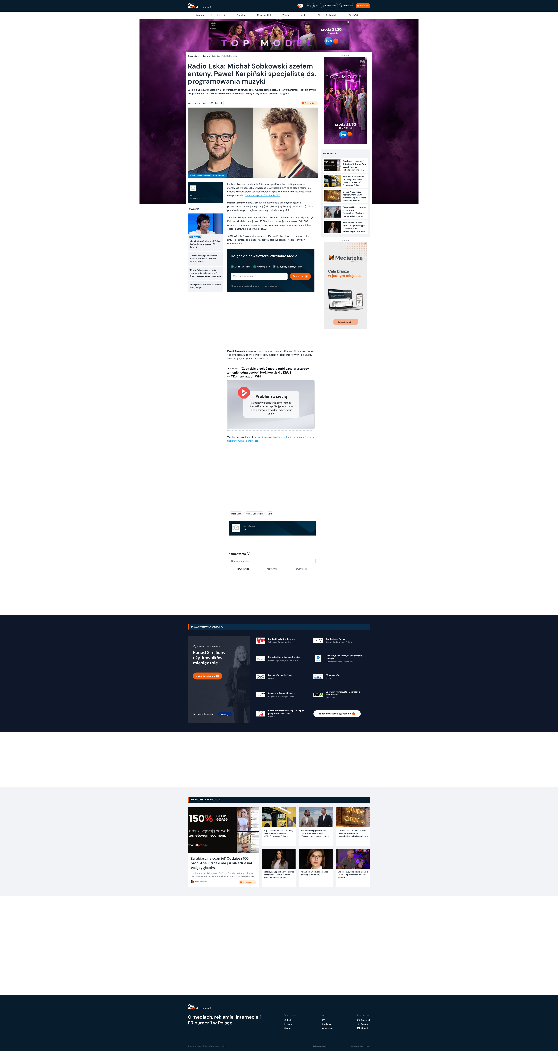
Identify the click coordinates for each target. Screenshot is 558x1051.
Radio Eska (236, 513)
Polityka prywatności (321, 1046)
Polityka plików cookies (360, 1046)
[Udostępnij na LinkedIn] (221, 103)
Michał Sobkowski (254, 513)
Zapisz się (298, 276)
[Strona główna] (200, 5)
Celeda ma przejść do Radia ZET (262, 195)
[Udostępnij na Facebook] (217, 103)
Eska (270, 513)
